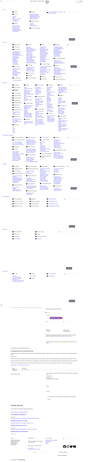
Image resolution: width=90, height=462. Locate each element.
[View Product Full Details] (19, 412)
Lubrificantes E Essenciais (8, 135)
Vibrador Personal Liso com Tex (19, 425)
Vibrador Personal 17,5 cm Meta (19, 420)
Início (12, 307)
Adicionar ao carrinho (55, 317)
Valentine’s (5, 229)
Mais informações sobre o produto (64, 336)
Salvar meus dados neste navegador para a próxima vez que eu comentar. (62, 396)
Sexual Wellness (6, 196)
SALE (4, 9)
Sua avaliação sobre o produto (52, 378)
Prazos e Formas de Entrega (23, 365)
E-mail (48, 391)
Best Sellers (5, 271)
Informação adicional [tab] (19, 348)
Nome (47, 386)
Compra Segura (14, 365)
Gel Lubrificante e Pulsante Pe (18, 414)
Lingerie (4, 82)
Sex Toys (5, 42)
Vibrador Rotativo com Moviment (19, 431)
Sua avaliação (49, 375)
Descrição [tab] (13, 348)
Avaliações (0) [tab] (26, 348)
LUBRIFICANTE (21, 307)
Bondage (5, 164)
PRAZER (15, 307)
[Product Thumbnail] (42, 311)
